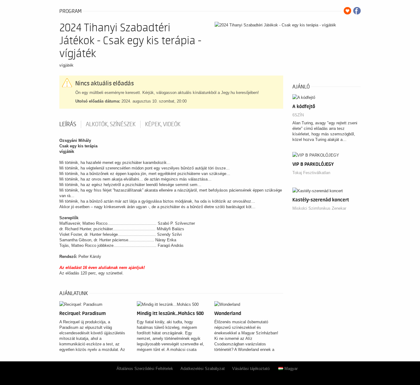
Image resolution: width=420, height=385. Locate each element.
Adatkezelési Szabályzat (202, 368)
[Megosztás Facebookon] (357, 10)
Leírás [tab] (67, 124)
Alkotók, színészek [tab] (111, 124)
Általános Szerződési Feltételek (145, 368)
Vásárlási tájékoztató (251, 368)
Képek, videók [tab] (162, 124)
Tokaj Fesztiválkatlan (311, 172)
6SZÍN (298, 115)
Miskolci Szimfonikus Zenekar (319, 208)
